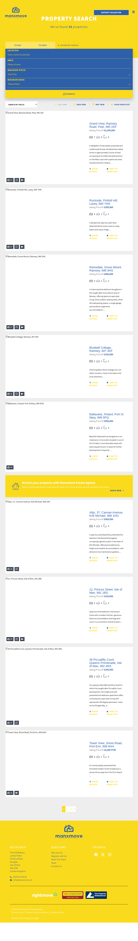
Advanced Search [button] (69, 45)
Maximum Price (17, 70)
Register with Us (59, 856)
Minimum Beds (16, 79)
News (53, 862)
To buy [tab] (17, 45)
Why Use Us (56, 852)
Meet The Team (58, 859)
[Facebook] (96, 854)
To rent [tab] (43, 45)
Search (70, 94)
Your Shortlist (122, 104)
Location (13, 50)
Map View (100, 104)
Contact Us (56, 866)
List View (62, 104)
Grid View (81, 104)
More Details (93, 170)
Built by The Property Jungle (25, 918)
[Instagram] (109, 854)
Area (10, 60)
